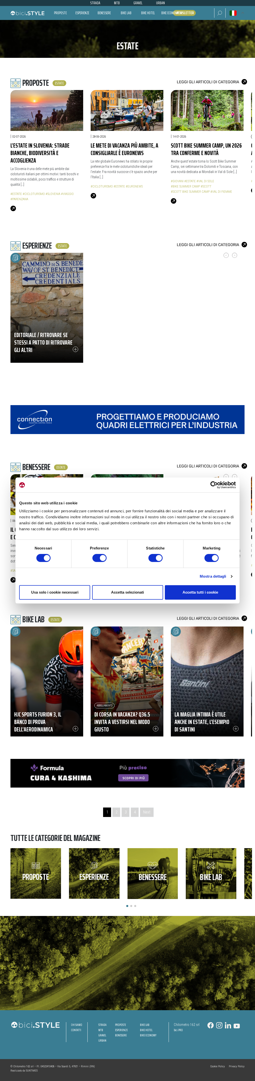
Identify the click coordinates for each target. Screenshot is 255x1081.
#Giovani (177, 181)
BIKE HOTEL (146, 1030)
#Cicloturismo (34, 194)
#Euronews (134, 186)
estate (59, 83)
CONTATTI (76, 1030)
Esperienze (82, 13)
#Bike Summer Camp (185, 186)
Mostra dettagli (213, 576)
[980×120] (127, 419)
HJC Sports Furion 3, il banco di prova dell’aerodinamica (37, 722)
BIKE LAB (144, 1024)
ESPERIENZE (121, 1030)
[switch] (99, 558)
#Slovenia (53, 194)
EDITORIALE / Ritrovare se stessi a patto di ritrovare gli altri (43, 342)
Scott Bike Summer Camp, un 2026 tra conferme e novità (206, 149)
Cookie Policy (217, 1066)
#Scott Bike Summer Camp (190, 191)
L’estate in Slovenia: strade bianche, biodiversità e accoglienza (39, 153)
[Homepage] (27, 13)
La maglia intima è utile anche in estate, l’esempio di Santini (202, 722)
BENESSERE (121, 1035)
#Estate (16, 194)
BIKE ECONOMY (148, 1035)
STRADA (102, 1024)
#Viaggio (67, 194)
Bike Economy (170, 13)
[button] (219, 13)
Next (146, 812)
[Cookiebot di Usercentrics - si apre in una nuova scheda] (214, 485)
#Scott (206, 186)
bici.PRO (178, 1030)
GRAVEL (102, 1035)
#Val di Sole (205, 181)
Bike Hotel (148, 13)
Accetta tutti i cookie (200, 592)
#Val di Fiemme (221, 191)
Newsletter (185, 13)
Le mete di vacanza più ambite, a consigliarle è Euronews (124, 149)
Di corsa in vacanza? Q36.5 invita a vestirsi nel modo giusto (122, 722)
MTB (100, 1030)
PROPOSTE (120, 1024)
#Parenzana (19, 199)
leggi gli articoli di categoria (208, 82)
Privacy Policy (237, 1066)
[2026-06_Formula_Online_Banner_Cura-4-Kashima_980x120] (127, 773)
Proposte (60, 13)
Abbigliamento (104, 705)
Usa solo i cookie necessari (54, 592)
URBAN (102, 1040)
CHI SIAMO (76, 1024)
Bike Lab (126, 13)
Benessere (104, 13)
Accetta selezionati (127, 592)
